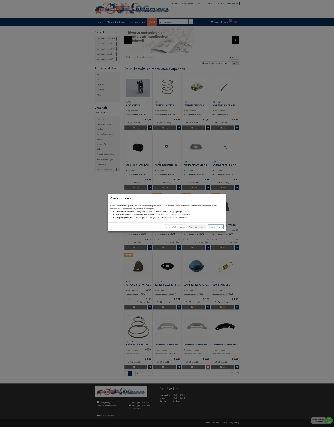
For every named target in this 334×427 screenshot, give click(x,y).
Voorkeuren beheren (197, 226)
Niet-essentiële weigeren (175, 226)
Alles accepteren (216, 226)
